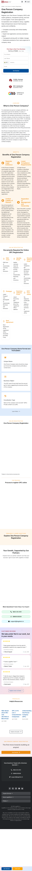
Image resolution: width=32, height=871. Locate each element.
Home (2, 6)
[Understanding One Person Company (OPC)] (26, 706)
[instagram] (16, 788)
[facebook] (10, 788)
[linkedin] (22, 788)
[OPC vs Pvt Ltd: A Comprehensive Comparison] (16, 706)
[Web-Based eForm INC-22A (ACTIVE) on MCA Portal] (5, 706)
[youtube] (19, 788)
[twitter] (13, 788)
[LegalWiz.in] (6, 1)
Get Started (16, 70)
